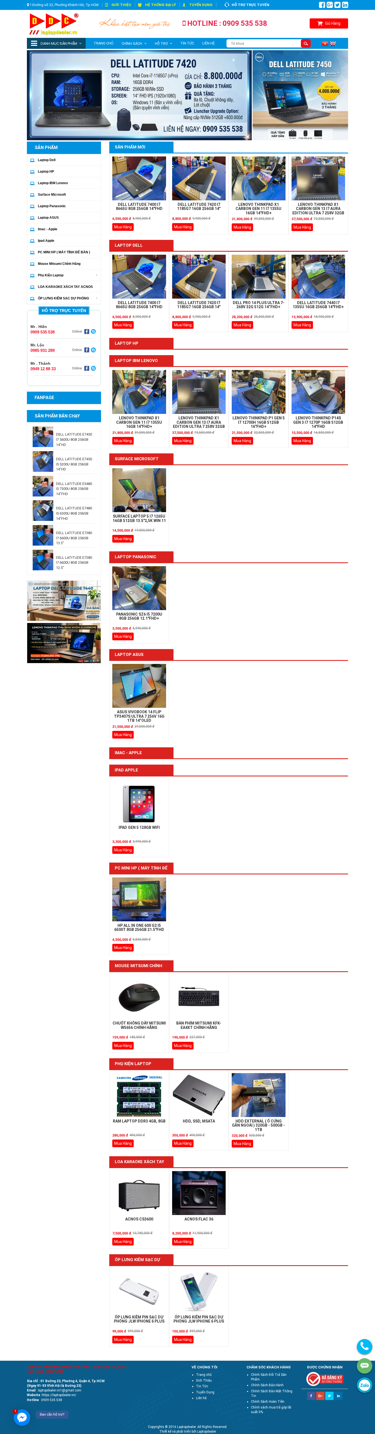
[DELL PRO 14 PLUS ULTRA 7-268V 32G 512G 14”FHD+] (259, 277)
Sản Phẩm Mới (130, 147)
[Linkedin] (338, 1394)
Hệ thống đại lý (160, 5)
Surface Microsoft (52, 195)
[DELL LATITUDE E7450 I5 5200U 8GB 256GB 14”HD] (43, 461)
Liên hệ (208, 43)
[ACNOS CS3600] (139, 1193)
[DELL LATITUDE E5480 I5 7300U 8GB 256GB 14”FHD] (43, 486)
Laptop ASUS (48, 218)
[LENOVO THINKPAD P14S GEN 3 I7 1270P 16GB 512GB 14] (318, 392)
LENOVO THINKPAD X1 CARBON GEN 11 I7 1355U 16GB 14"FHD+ (258, 208)
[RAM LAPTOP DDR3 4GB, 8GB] (139, 1095)
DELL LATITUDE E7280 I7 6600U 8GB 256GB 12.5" (74, 562)
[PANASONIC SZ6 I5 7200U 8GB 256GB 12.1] (139, 588)
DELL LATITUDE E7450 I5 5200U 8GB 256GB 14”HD (74, 464)
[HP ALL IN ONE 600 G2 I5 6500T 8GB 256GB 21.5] (139, 899)
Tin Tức (187, 43)
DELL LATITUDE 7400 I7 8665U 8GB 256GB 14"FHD (139, 206)
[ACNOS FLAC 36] (199, 1193)
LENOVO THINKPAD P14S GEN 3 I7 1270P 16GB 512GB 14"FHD (318, 422)
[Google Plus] (320, 1394)
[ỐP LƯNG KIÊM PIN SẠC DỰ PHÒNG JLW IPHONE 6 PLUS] (139, 1291)
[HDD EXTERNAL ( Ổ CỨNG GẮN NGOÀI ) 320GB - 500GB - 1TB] (259, 1095)
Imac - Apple (47, 229)
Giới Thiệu (204, 1380)
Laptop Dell (46, 160)
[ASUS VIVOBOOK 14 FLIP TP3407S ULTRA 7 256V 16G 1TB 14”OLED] (139, 686)
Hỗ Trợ (161, 43)
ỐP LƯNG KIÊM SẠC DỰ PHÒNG (63, 298)
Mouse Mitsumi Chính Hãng (59, 264)
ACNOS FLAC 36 (198, 1219)
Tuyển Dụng (200, 5)
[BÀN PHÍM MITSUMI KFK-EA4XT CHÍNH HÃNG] (199, 997)
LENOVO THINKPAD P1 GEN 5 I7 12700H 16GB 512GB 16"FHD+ (259, 422)
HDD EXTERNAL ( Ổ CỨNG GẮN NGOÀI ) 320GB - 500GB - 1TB (258, 1125)
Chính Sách (132, 43)
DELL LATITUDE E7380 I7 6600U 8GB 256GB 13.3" (74, 538)
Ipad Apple (46, 241)
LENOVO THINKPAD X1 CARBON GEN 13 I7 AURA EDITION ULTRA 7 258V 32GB (318, 208)
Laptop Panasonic (52, 206)
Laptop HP (46, 171)
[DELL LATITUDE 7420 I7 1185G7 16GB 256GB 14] (199, 178)
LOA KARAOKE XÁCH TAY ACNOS (65, 287)
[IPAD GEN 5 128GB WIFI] (139, 801)
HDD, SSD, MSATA (199, 1121)
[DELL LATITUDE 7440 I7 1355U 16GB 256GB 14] (318, 277)
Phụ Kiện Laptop (50, 275)
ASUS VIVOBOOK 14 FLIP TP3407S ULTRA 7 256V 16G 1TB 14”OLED (139, 716)
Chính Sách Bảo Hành (267, 1385)
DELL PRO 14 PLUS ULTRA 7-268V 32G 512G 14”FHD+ (258, 305)
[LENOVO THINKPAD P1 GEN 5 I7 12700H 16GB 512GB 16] (259, 392)
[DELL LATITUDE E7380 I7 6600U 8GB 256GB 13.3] (43, 535)
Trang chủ (103, 43)
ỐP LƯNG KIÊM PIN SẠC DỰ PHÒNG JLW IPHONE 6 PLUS (139, 1319)
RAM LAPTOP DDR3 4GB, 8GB (139, 1121)
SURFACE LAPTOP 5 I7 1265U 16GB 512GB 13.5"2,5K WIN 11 (139, 518)
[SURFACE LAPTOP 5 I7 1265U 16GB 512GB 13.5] (139, 490)
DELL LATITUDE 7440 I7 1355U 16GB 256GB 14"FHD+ (318, 305)
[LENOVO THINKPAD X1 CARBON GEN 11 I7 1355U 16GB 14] (259, 178)
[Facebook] (311, 1394)
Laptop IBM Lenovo (53, 183)
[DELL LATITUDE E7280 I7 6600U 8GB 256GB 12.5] (43, 560)
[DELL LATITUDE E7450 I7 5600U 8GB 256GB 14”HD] (43, 436)
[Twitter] (329, 1394)
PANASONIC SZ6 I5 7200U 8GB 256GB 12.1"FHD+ (139, 616)
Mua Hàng (123, 227)
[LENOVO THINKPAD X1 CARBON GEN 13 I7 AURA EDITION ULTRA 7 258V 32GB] (318, 178)
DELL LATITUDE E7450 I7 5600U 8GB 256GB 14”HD (74, 439)
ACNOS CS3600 (139, 1219)
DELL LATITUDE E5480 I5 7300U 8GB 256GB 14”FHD (74, 489)
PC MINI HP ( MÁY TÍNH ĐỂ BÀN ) (64, 252)
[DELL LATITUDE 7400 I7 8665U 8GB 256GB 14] (139, 178)
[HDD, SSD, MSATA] (199, 1095)
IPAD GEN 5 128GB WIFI (139, 827)
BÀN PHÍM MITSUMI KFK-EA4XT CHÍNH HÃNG (198, 1025)
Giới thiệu (121, 5)
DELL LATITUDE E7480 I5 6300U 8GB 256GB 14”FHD (74, 513)
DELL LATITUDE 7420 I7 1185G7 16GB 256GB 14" (198, 206)
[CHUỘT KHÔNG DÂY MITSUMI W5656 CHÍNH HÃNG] (139, 997)
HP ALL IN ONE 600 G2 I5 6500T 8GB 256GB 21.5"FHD (139, 927)
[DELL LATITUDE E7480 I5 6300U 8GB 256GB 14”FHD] (43, 510)
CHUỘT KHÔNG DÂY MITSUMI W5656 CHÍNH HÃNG (139, 1025)
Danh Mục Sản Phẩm (58, 43)
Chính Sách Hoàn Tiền (267, 1402)
